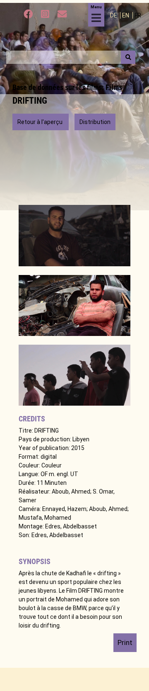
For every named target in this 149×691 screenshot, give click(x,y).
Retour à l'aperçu (40, 122)
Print (125, 642)
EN (126, 15)
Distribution (95, 122)
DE (114, 15)
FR (138, 15)
